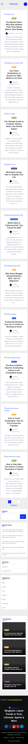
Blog (14, 270)
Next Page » (14, 505)
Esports (14, 361)
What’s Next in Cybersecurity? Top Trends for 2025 (14, 225)
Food (14, 318)
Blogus (9, 734)
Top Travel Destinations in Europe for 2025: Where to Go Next (13, 652)
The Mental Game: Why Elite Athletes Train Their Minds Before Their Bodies (13, 634)
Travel (14, 67)
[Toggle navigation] (2, 4)
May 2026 (5, 566)
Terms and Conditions (14, 741)
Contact (12, 737)
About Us (6, 737)
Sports (14, 18)
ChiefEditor (11, 33)
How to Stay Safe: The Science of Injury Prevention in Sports (14, 466)
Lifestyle (14, 168)
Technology (14, 219)
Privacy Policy (20, 737)
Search (5, 511)
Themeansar (16, 734)
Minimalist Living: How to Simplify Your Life (14, 174)
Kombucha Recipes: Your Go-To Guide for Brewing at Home (14, 324)
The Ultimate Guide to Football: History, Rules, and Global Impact (13, 669)
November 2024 (6, 571)
